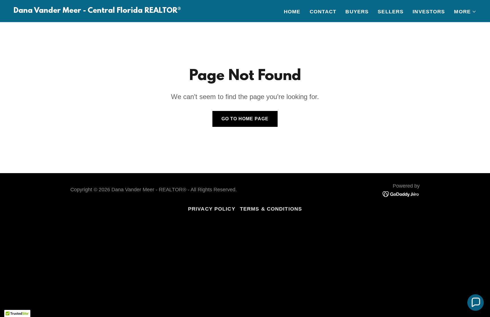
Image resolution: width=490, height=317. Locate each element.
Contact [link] (323, 11)
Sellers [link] (391, 11)
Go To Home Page (245, 118)
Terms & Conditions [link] (271, 209)
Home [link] (292, 11)
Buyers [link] (357, 11)
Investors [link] (429, 11)
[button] (465, 11)
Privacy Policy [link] (211, 209)
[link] (97, 11)
